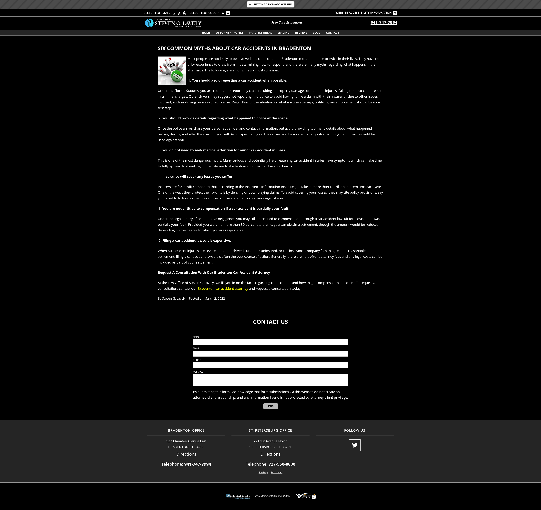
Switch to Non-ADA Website (273, 4)
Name (196, 336)
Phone (197, 360)
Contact (332, 33)
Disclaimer (276, 472)
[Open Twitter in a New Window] (355, 445)
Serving (284, 33)
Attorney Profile (229, 33)
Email (196, 348)
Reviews (301, 33)
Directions (186, 454)
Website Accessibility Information (363, 13)
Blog (316, 33)
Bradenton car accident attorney (223, 288)
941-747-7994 (384, 22)
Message (198, 371)
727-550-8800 (282, 464)
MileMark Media (285, 496)
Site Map (263, 472)
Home (206, 33)
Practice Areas (260, 33)
